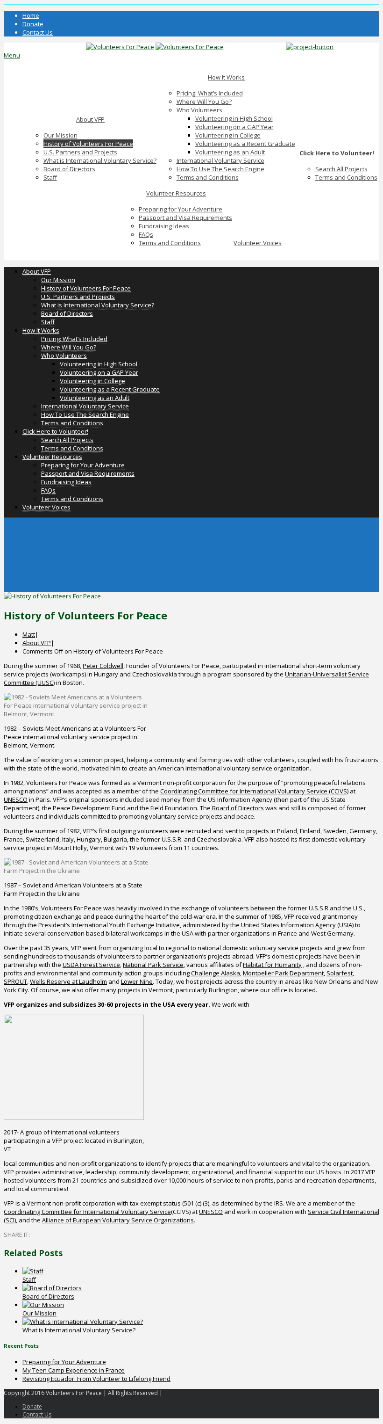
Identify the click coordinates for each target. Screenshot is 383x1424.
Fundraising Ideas (164, 226)
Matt (28, 634)
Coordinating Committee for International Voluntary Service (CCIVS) (254, 791)
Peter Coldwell (103, 665)
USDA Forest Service (91, 964)
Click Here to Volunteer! (336, 153)
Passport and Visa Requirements (185, 217)
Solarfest (339, 973)
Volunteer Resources (176, 193)
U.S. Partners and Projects (80, 152)
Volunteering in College (228, 135)
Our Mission (60, 135)
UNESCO (16, 799)
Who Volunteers (199, 110)
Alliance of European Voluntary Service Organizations (118, 1220)
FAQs (146, 234)
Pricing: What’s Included (210, 93)
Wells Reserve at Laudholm (68, 981)
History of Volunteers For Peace (88, 143)
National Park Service (153, 964)
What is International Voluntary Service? (99, 160)
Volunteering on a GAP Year (234, 127)
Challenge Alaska (215, 973)
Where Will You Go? (204, 101)
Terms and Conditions (208, 177)
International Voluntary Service (220, 160)
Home (30, 15)
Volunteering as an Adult (230, 152)
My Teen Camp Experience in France (73, 1370)
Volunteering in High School (234, 118)
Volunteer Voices (258, 243)
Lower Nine (137, 981)
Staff (50, 177)
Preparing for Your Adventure (180, 209)
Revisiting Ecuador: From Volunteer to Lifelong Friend (96, 1378)
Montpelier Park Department (283, 973)
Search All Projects (341, 169)
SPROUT (15, 981)
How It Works (226, 77)
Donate (32, 24)
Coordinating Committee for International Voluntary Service (87, 1211)
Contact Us (37, 32)
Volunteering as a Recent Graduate (245, 143)
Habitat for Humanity (272, 964)
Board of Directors (69, 169)
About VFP (90, 119)
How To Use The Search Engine (220, 169)
